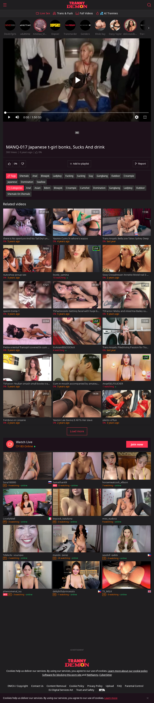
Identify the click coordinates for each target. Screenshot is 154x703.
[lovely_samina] (77, 262)
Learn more (110, 698)
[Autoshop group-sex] (27, 262)
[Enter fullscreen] (145, 117)
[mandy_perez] (77, 542)
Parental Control (134, 686)
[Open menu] (5, 5)
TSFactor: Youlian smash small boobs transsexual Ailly (26, 383)
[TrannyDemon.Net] (76, 5)
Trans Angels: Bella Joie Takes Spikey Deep (126, 238)
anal (34, 175)
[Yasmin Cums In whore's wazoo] (77, 226)
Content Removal (56, 686)
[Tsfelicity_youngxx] (27, 542)
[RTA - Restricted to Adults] (102, 690)
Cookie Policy (76, 686)
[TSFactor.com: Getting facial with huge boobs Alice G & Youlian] (77, 298)
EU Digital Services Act (61, 690)
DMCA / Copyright (18, 686)
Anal (28, 188)
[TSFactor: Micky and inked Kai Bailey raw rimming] (127, 298)
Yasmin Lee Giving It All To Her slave (72, 420)
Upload (110, 686)
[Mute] (17, 117)
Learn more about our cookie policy (128, 671)
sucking (81, 175)
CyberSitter (105, 674)
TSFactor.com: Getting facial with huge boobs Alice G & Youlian (76, 311)
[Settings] (136, 117)
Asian (37, 188)
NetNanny (92, 674)
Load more (77, 431)
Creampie (71, 188)
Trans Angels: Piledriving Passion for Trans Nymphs (126, 347)
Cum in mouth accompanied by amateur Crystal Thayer (75, 383)
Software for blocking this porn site (62, 674)
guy (91, 175)
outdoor (115, 175)
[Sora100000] (27, 469)
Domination (99, 188)
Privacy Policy (95, 686)
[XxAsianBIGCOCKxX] (77, 335)
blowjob (45, 175)
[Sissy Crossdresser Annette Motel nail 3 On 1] (127, 262)
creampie (129, 175)
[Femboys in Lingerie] (27, 407)
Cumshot (84, 188)
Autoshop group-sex (14, 275)
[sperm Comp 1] (27, 298)
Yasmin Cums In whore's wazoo (70, 238)
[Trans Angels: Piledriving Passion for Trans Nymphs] (127, 335)
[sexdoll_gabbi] (126, 542)
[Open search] (149, 5)
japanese (12, 182)
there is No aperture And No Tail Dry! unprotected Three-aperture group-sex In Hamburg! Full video (26, 238)
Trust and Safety (85, 690)
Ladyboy (128, 188)
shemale (24, 175)
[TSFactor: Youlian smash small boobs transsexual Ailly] (27, 371)
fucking (69, 175)
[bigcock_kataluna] (77, 506)
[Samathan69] (77, 469)
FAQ (119, 686)
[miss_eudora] (126, 506)
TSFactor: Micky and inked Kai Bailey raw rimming (126, 311)
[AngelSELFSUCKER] (127, 371)
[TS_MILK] (126, 578)
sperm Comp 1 (11, 311)
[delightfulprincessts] (77, 578)
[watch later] (8, 213)
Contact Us (37, 686)
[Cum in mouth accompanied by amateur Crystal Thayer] (77, 371)
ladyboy (57, 175)
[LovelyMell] (27, 506)
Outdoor (140, 188)
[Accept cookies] (147, 698)
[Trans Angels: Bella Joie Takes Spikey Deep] (127, 226)
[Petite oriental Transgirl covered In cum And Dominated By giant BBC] (27, 335)
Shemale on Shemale (19, 194)
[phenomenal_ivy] (27, 578)
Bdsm (47, 188)
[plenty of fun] (127, 407)
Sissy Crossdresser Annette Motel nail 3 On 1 (126, 275)
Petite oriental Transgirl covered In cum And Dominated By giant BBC (26, 347)
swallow (41, 182)
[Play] (77, 80)
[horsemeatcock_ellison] (126, 469)
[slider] (77, 112)
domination (27, 182)
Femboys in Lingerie (14, 420)
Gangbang (114, 188)
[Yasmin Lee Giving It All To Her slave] (77, 407)
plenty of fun (110, 420)
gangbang (102, 175)
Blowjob (58, 188)
